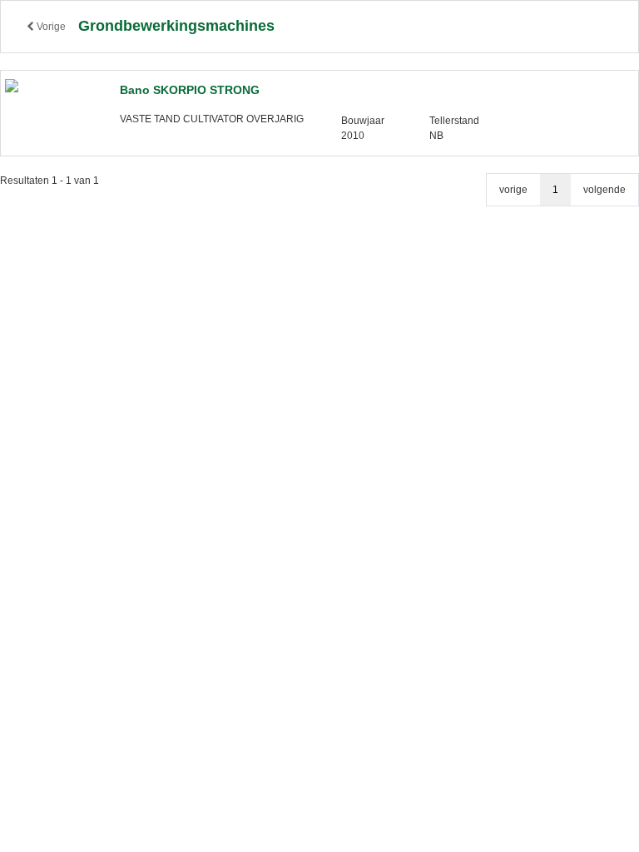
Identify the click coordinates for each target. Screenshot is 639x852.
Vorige (50, 26)
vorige (513, 190)
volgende (604, 190)
